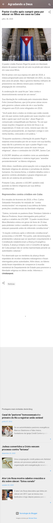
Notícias (11, 284)
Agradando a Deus (20, 4)
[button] (49, 12)
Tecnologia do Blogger (28, 513)
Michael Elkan (33, 518)
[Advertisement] (26, 375)
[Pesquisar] (49, 5)
